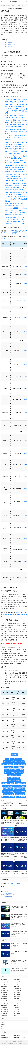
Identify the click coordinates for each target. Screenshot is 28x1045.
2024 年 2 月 (17, 998)
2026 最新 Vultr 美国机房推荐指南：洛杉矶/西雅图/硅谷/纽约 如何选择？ (7, 854)
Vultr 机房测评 (16, 96)
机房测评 (19, 5)
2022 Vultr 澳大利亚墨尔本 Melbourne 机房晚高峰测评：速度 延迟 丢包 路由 (16, 199)
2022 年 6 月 (17, 1013)
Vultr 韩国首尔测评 (21, 796)
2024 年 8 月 (17, 992)
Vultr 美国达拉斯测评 (20, 791)
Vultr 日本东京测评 (18, 767)
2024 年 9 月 (4, 992)
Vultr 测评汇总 (19, 772)
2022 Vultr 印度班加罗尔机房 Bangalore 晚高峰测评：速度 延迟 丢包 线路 (16, 111)
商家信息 (13, 5)
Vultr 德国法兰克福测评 (19, 764)
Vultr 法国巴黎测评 (18, 769)
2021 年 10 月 (17, 1015)
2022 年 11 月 (17, 1009)
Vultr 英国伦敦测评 (19, 794)
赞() (14, 754)
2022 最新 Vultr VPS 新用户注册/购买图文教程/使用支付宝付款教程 (14, 614)
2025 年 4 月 (17, 984)
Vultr (7, 758)
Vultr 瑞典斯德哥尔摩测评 (14, 780)
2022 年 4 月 (4, 1015)
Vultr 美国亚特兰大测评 (7, 783)
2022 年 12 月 (4, 1009)
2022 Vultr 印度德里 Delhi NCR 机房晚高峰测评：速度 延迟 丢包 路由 (7, 803)
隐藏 (10, 40)
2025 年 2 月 (17, 986)
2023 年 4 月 (17, 1005)
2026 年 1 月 (17, 979)
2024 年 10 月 (17, 990)
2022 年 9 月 (17, 1011)
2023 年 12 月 (17, 1001)
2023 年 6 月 (17, 1003)
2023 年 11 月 (4, 1003)
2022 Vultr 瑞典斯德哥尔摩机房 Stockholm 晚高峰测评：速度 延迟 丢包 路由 (16, 131)
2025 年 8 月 (17, 982)
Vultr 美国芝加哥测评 (19, 788)
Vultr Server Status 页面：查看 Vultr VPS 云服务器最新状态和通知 (21, 803)
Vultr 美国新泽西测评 (20, 783)
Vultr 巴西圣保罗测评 (7, 764)
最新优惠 (4, 1026)
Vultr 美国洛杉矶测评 (20, 786)
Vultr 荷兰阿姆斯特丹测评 (8, 796)
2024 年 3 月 (4, 998)
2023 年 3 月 (4, 1007)
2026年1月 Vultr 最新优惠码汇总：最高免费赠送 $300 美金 (20, 873)
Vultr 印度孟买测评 (8, 761)
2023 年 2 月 (17, 1007)
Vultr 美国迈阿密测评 (8, 794)
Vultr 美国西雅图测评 (8, 791)
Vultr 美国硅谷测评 (7, 788)
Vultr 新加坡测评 (8, 767)
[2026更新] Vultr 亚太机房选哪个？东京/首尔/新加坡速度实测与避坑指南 (20, 839)
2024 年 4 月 (17, 996)
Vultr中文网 (14, 2)
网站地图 (20, 1041)
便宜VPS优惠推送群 (15, 883)
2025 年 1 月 (4, 988)
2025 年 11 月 (4, 982)
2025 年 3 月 (4, 986)
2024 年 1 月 (4, 1001)
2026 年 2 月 (4, 979)
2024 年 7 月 (4, 994)
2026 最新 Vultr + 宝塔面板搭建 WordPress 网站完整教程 (7, 822)
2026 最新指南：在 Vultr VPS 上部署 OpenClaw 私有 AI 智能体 (7, 839)
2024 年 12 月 (17, 988)
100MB (25, 257)
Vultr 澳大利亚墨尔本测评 (14, 775)
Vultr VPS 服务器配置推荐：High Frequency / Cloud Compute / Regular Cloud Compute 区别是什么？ (20, 856)
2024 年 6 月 (17, 994)
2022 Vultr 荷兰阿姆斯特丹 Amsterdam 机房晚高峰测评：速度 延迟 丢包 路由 (16, 138)
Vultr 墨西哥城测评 (19, 761)
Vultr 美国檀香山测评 (8, 786)
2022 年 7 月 (4, 1013)
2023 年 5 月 (4, 1005)
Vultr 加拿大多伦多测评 (16, 758)
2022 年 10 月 (4, 1011)
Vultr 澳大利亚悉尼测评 (13, 777)
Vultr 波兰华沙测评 (9, 772)
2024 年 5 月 (4, 996)
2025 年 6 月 (4, 984)
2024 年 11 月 (4, 990)
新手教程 (4, 1024)
